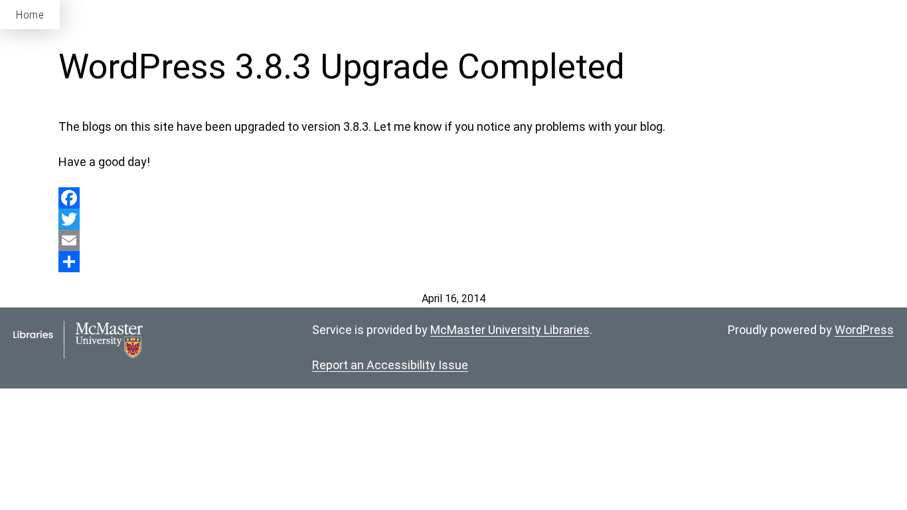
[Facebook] (453, 198)
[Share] (453, 261)
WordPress (864, 330)
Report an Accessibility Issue (390, 365)
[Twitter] (453, 219)
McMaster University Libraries (510, 330)
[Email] (453, 240)
